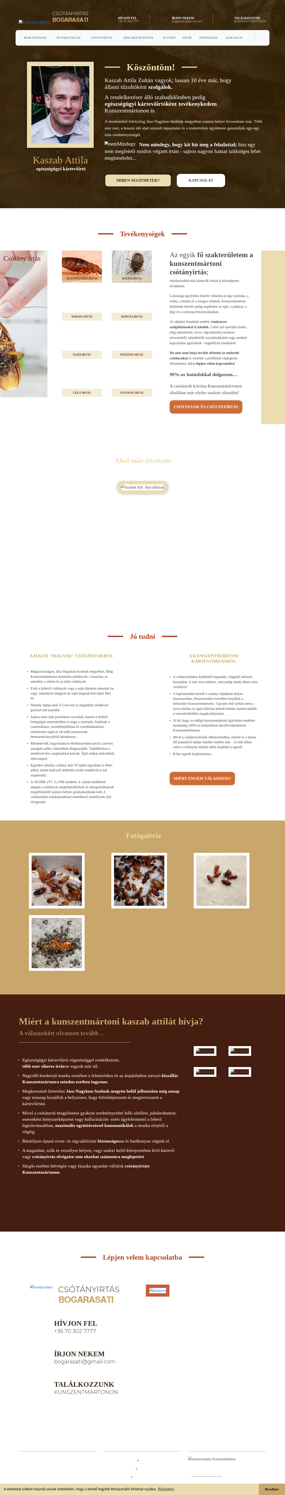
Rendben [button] (272, 1489)
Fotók (187, 37)
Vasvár (47, 1469)
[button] (261, 535)
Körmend (26, 1469)
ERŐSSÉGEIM (115, 1477)
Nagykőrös (56, 1460)
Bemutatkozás (35, 37)
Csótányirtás (101, 37)
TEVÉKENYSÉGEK (159, 1460)
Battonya (26, 1460)
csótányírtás (206, 407)
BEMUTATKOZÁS (118, 1460)
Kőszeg (73, 1469)
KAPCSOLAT (147, 1477)
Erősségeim (209, 37)
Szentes (60, 1469)
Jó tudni (169, 37)
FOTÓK (148, 1469)
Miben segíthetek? (138, 180)
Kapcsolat (234, 37)
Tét (37, 1469)
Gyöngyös (73, 1460)
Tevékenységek (68, 37)
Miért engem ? (202, 778)
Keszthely (88, 1460)
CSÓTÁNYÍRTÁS (117, 1469)
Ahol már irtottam (138, 37)
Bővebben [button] (166, 1489)
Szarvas (41, 1460)
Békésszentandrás (32, 1477)
